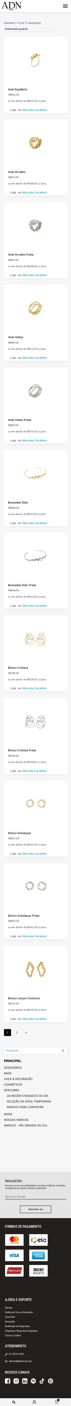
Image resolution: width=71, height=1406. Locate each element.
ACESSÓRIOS (13, 1067)
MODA (8, 1114)
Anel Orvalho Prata (21, 254)
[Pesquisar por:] (35, 1050)
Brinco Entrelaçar (19, 833)
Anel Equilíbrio (17, 89)
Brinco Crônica (18, 667)
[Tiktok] (42, 1381)
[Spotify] (33, 1381)
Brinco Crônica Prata (22, 750)
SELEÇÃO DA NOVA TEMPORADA (29, 1101)
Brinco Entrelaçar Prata (23, 915)
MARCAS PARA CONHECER (25, 1107)
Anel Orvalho (16, 172)
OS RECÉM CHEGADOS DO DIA (27, 1095)
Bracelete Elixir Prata (22, 585)
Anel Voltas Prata (19, 420)
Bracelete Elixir (18, 502)
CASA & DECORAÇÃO (18, 1079)
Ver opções (16, 111)
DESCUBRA (11, 1090)
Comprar (14, 193)
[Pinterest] (50, 1381)
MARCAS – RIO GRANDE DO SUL (26, 1125)
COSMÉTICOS (13, 1084)
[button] (65, 6)
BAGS (8, 1073)
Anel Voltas (15, 337)
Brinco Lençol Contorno (24, 998)
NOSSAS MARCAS (16, 1119)
